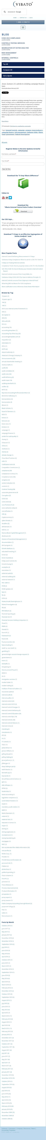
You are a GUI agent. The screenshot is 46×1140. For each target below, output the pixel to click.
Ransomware (7, 916)
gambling (5, 651)
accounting (6, 327)
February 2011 (7, 1069)
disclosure (6, 536)
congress (28, 130)
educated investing (9, 551)
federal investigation (22, 134)
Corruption (6, 495)
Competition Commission (11, 467)
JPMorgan (6, 763)
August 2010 (6, 1087)
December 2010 (8, 1075)
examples (6, 567)
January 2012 (7, 1034)
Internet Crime (7, 726)
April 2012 (6, 1025)
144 (4, 305)
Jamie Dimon (7, 748)
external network (8, 580)
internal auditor (7, 698)
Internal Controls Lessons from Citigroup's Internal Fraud (20, 280)
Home (14, 17)
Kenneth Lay (6, 773)
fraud (3, 134)
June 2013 (6, 1006)
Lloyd (4, 804)
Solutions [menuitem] (4, 1128)
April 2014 (6, 982)
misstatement (7, 835)
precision (6, 882)
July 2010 (6, 1090)
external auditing (8, 576)
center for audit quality (10, 436)
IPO (4, 735)
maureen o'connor (9, 822)
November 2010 (8, 1078)
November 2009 (8, 1115)
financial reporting (8, 614)
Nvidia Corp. (6, 854)
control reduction (8, 483)
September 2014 (8, 972)
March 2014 (6, 985)
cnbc (4, 461)
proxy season (7, 900)
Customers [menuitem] (12, 1128)
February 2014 (7, 988)
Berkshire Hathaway (9, 396)
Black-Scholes (7, 408)
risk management (20, 132)
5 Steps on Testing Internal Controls (13, 263)
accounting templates (9, 330)
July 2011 (5, 1053)
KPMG (4, 788)
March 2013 (7, 1016)
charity (5, 439)
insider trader (7, 682)
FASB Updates (7, 589)
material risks (7, 819)
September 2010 (8, 1084)
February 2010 (7, 1106)
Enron (4, 555)
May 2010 (6, 1097)
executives (6, 570)
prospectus (6, 894)
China (4, 446)
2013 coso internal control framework (14, 309)
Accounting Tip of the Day (11, 334)
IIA (3, 676)
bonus (5, 418)
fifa (4, 608)
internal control (8, 701)
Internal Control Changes (11, 707)
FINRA (4, 626)
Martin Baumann (8, 813)
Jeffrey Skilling (7, 757)
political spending (8, 872)
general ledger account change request (15, 654)
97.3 (4, 324)
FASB (4, 586)
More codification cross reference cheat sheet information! (20, 286)
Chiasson (6, 443)
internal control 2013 (9, 704)
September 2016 (8, 944)
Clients (5, 452)
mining (5, 829)
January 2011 (7, 1072)
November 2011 (8, 1041)
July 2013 (5, 1003)
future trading (7, 645)
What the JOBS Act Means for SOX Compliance (16, 283)
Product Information (9, 891)
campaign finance (8, 132)
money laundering (8, 838)
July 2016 (5, 947)
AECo (4, 346)
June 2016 (6, 950)
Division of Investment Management (14, 539)
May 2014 (6, 978)
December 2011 (8, 1038)
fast (4, 592)
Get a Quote (7, 76)
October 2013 (7, 994)
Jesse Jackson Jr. (37, 130)
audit (5, 368)
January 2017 (7, 935)
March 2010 (7, 1103)
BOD (4, 414)
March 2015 (6, 966)
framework (6, 636)
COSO (4, 499)
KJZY (4, 782)
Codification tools (8, 464)
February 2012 (7, 1031)
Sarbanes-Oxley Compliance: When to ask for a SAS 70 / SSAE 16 (22, 260)
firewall (5, 629)
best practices (7, 399)
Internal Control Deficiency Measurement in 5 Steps (18, 256)
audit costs (6, 374)
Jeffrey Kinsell (7, 754)
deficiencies (6, 527)
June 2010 (6, 1094)
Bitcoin (5, 405)
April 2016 (6, 957)
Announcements (8, 358)
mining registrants (8, 832)
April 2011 (6, 1063)
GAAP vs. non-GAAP (9, 648)
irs (3, 738)
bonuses (5, 421)
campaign (21, 130)
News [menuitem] (33, 1128)
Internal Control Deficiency (11, 710)
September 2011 (8, 1047)
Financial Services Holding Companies (15, 620)
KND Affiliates (7, 785)
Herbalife (6, 664)
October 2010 (7, 1081)
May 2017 (6, 932)
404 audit (6, 321)
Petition (5, 866)
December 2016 (8, 938)
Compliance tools (8, 477)
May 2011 (6, 1059)
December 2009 (8, 1112)
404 (4, 318)
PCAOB (5, 857)
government (10, 134)
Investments (7, 732)
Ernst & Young (7, 564)
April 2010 (6, 1100)
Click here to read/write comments (20, 126)
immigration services (9, 679)
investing (5, 729)
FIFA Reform (6, 611)
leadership (6, 791)
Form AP (5, 632)
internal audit (7, 695)
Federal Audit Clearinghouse (12, 601)
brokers (5, 427)
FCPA (4, 598)
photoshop (6, 869)
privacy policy (16, 1132)
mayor (5, 826)
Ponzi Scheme (7, 875)
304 (4, 312)
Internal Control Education (11, 713)
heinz (4, 660)
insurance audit (8, 692)
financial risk (7, 617)
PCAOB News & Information (11, 860)
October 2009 (7, 1119)
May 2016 (6, 954)
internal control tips (9, 717)
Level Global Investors (10, 801)
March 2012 (7, 1028)
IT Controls (6, 742)
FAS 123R (5, 583)
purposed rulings (8, 906)
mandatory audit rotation (10, 807)
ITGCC (4, 745)
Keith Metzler (7, 769)
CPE (4, 514)
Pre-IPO (5, 879)
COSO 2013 (6, 502)
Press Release (7, 885)
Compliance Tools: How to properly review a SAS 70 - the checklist (23, 266)
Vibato (40, 132)
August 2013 (6, 1000)
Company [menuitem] (19, 1128)
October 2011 (7, 1044)
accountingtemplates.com (11, 337)
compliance (7, 471)
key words (6, 776)
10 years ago (7, 299)
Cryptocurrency (7, 517)
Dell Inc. (5, 530)
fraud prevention (8, 642)
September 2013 (8, 997)
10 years (5, 296)
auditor (5, 386)
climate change (7, 455)
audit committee (8, 371)
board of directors (8, 411)
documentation (7, 542)
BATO (4, 390)
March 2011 (6, 1066)
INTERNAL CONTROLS (10, 58)
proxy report (7, 897)
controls (5, 486)
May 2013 (6, 1010)
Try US (5, 64)
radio (4, 913)
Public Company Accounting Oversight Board (17, 903)
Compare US (7, 70)
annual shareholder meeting (12, 361)
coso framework (8, 505)
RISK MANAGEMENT (9, 53)
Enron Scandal (7, 558)
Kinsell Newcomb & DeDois (11, 779)
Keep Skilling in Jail (8, 766)
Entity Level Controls (9, 561)
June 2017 (6, 929)
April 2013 (6, 1013)
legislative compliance (10, 798)
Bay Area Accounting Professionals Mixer (16, 393)
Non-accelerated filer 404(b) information (16, 847)
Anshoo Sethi (7, 365)
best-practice (7, 402)
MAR (4, 810)
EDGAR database (8, 548)
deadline (5, 523)
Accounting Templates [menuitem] (8, 1130)
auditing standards (9, 383)
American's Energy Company (12, 355)
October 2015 (7, 960)
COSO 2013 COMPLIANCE (11, 39)
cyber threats (7, 520)
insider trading (7, 685)
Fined (4, 623)
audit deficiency (8, 377)
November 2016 (8, 941)
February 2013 (7, 1019)
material (5, 816)
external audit (7, 573)
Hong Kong (6, 667)
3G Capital (6, 315)
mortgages (6, 841)
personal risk (7, 863)
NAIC (4, 844)
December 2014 (8, 969)
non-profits (6, 850)
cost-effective (7, 511)
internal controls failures (10, 723)
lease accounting (8, 794)
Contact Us (23, 17)
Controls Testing (8, 489)
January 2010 (7, 1109)
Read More (5, 121)
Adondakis (6, 343)
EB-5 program (7, 545)
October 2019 (7, 926)
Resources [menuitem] (27, 1128)
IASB (4, 673)
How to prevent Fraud (9, 670)
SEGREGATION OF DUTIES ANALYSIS (15, 49)
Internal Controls (11, 130)
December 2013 (8, 991)
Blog (31, 17)
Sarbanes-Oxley (32, 132)
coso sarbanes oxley (9, 508)
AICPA (4, 349)
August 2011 (6, 1050)
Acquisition (6, 340)
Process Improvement (10, 888)
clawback (5, 449)
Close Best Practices (9, 458)
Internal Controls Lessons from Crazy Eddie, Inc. (17, 274)
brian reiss (6, 424)
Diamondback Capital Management (14, 533)
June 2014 (6, 975)
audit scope (7, 380)
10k (4, 302)
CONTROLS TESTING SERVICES (13, 44)
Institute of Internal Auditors (12, 689)
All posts (4, 142)
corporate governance (10, 492)
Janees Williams (8, 751)
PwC (4, 910)
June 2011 (6, 1056)
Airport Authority (8, 352)
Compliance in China (9, 474)
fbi (3, 595)
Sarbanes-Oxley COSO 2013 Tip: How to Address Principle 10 (21, 277)
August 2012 (6, 1022)
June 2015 (6, 963)
